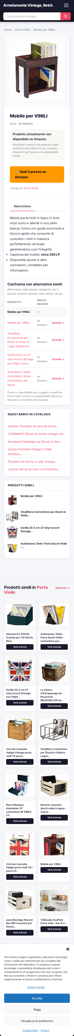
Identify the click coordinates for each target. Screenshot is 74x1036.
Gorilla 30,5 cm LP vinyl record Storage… (40, 529)
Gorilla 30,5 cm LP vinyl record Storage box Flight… (18, 693)
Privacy (45, 1030)
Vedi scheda (20, 646)
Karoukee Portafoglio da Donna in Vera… (35, 441)
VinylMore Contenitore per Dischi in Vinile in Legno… (53, 752)
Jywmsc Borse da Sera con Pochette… (34, 469)
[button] (68, 949)
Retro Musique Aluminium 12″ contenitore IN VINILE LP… (18, 810)
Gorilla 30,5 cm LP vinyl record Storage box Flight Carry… (20, 359)
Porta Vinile (22, 29)
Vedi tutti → (62, 587)
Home (8, 29)
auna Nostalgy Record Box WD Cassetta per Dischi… (19, 923)
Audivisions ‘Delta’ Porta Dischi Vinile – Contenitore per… (52, 637)
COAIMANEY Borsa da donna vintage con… (37, 433)
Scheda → (58, 322)
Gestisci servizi (36, 987)
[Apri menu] (66, 5)
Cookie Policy (31, 1030)
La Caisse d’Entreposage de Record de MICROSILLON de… (51, 695)
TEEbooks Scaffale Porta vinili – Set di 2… (53, 921)
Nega (37, 1009)
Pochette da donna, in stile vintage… (32, 461)
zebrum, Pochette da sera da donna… (33, 426)
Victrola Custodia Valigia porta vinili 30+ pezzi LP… (19, 868)
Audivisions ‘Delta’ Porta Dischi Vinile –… (44, 545)
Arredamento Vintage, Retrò (28, 5)
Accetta (37, 998)
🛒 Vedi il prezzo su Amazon (30, 174)
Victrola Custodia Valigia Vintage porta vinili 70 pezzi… (18, 752)
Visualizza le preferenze (37, 1021)
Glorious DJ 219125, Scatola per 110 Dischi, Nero (20, 637)
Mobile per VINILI (18, 322)
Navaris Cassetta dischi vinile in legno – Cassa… (53, 808)
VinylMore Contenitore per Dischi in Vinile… (43, 513)
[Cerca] (65, 16)
